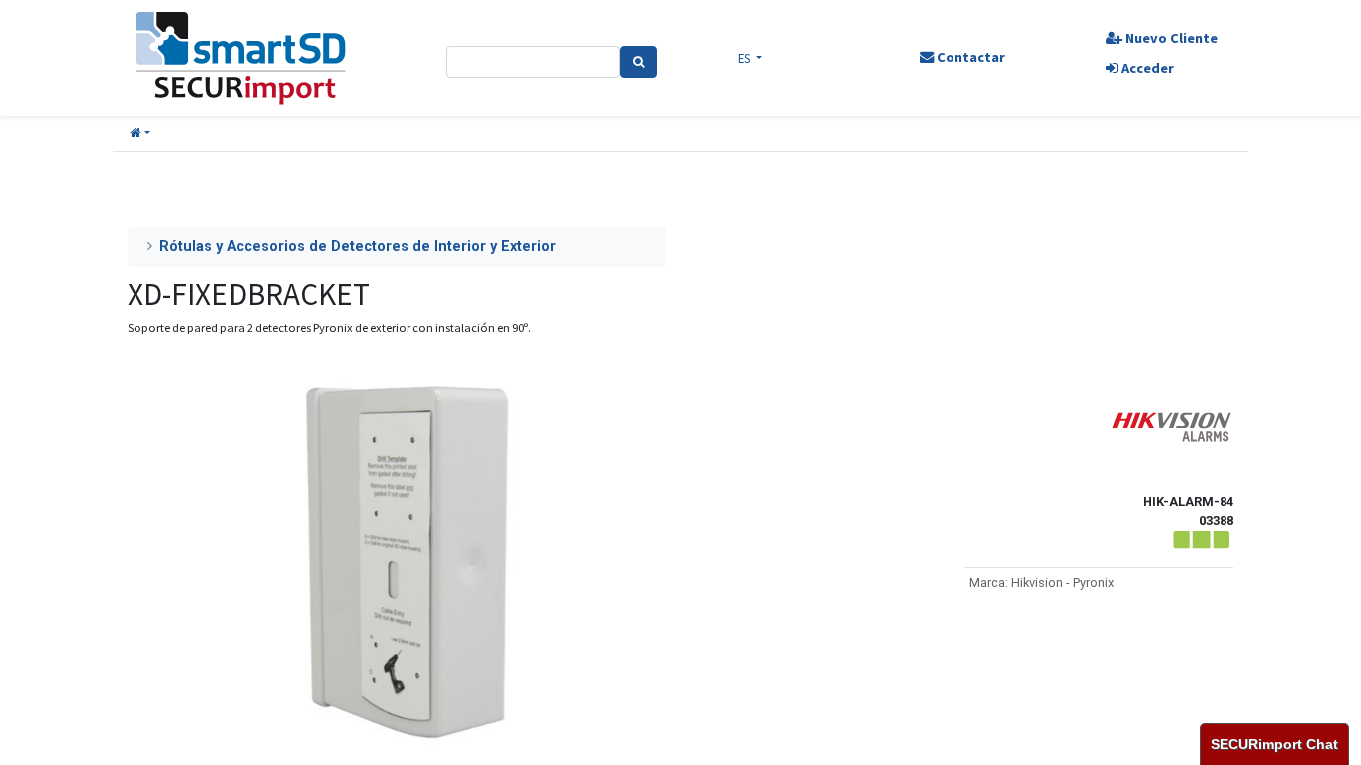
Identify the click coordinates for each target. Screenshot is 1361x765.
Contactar (969, 57)
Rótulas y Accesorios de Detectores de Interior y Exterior (357, 246)
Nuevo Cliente (1170, 38)
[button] (140, 134)
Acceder (1146, 68)
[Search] (638, 62)
